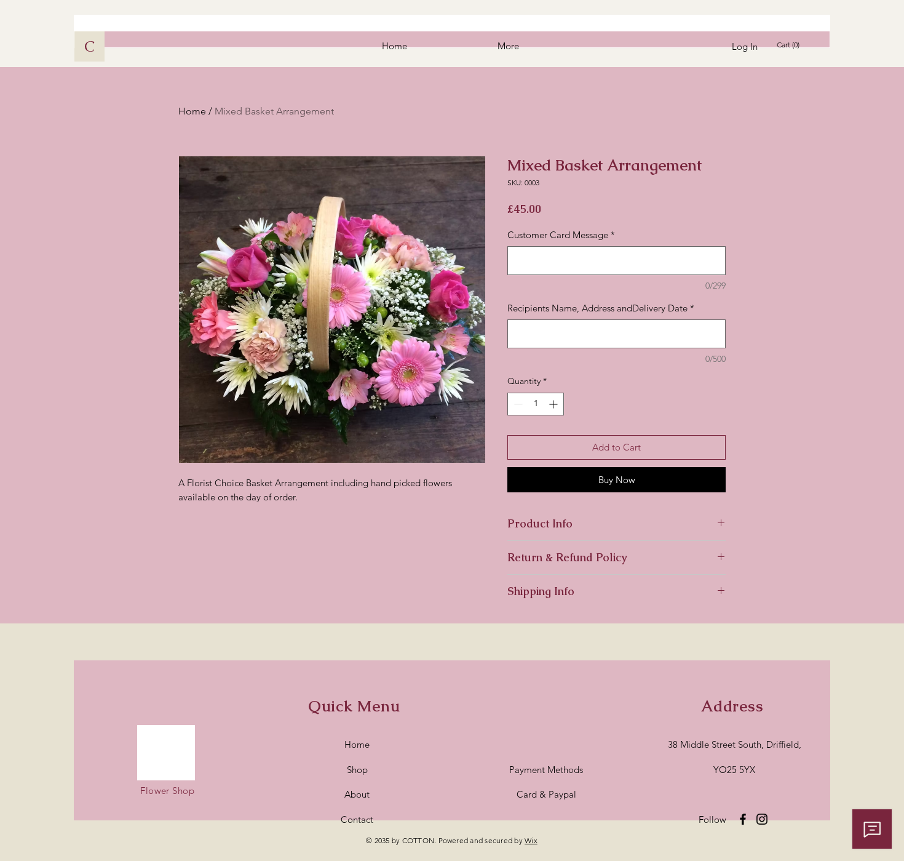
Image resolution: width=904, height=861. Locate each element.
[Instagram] (762, 819)
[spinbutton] (536, 404)
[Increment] (554, 404)
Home (192, 111)
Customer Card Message (561, 235)
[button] (790, 45)
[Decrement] (517, 404)
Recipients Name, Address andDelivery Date (600, 308)
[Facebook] (742, 819)
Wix (531, 840)
